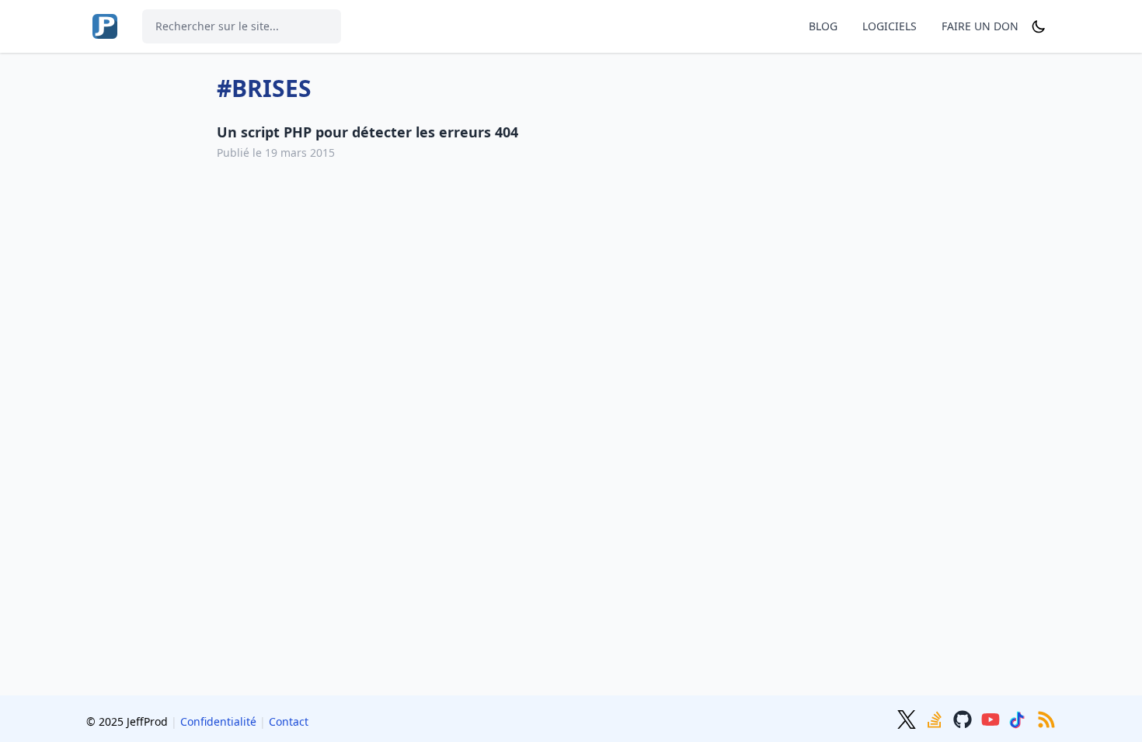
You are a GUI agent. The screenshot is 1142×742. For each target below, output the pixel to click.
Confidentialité (218, 721)
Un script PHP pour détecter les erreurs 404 (367, 132)
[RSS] (1046, 717)
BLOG (823, 26)
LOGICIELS (889, 26)
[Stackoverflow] (936, 717)
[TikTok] (1020, 717)
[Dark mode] (1038, 26)
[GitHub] (964, 717)
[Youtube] (992, 717)
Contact (288, 721)
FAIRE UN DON (980, 26)
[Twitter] (908, 717)
